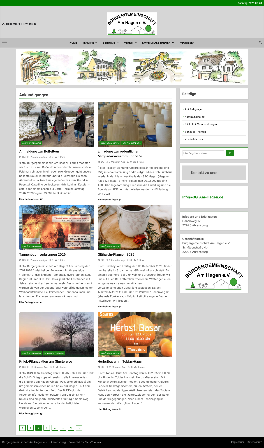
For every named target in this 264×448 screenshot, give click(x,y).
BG (24, 157)
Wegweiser (186, 42)
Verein (128, 42)
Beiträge (109, 42)
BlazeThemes (93, 442)
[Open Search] (260, 42)
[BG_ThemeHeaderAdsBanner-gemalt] (132, 67)
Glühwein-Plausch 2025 (116, 254)
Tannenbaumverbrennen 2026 (42, 254)
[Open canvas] (4, 43)
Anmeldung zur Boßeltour (39, 151)
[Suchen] (230, 153)
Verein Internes (132, 143)
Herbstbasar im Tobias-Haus (120, 361)
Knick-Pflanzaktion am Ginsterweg (45, 361)
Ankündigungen (31, 143)
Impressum (237, 442)
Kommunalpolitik (195, 116)
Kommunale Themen (156, 42)
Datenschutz (254, 442)
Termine (88, 42)
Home (73, 42)
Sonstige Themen (54, 353)
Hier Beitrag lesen (29, 199)
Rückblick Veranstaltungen (201, 124)
